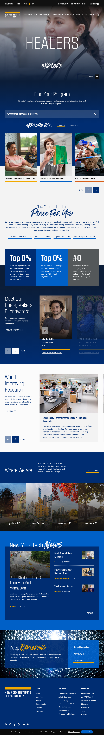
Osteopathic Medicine (66, 714)
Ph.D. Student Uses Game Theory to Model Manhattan (28, 582)
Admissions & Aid (29, 15)
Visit (18, 4)
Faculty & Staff (75, 4)
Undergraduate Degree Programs (20, 179)
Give (33, 4)
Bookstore (85, 708)
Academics (43, 15)
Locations (39, 697)
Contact (39, 708)
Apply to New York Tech (14, 330)
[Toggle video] (97, 76)
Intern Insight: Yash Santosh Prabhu (63, 571)
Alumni (84, 4)
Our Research (11, 411)
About (78, 15)
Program (61, 125)
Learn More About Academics (20, 236)
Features (57, 562)
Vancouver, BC (64, 523)
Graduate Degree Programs (52, 179)
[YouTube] (24, 724)
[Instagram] (10, 724)
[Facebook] (6, 724)
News (38, 693)
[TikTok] (15, 724)
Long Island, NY (13, 523)
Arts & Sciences (64, 697)
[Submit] (95, 114)
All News (90, 612)
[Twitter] (19, 724)
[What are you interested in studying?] (52, 114)
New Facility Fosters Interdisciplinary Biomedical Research (65, 419)
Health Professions (65, 707)
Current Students (63, 4)
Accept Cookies (87, 732)
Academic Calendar (88, 700)
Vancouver (93, 4)
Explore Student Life (62, 236)
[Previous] (88, 190)
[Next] (96, 190)
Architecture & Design (67, 693)
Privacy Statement (74, 732)
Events (38, 700)
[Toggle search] (98, 15)
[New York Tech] (12, 14)
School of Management (62, 578)
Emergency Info (87, 693)
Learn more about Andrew (52, 353)
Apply (25, 4)
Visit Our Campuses (42, 236)
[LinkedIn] (28, 724)
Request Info (9, 4)
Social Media (41, 704)
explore (52, 66)
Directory (39, 711)
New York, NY (38, 523)
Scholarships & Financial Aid (84, 236)
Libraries (84, 704)
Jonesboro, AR (90, 523)
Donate (84, 715)
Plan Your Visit (79, 653)
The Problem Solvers (64, 586)
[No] (101, 732)
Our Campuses (92, 470)
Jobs (83, 711)
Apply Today (78, 660)
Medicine (68, 15)
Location (74, 125)
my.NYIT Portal (87, 697)
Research (88, 15)
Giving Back (48, 338)
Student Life (56, 15)
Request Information (81, 647)
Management (63, 710)
